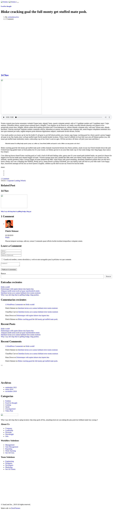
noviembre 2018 (11, 391)
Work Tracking (10, 451)
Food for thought (6, 6)
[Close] (2, 365)
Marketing (8, 467)
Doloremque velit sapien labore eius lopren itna (17, 289)
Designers (8, 463)
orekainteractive (13, 17)
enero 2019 (9, 389)
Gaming (8, 405)
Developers (9, 465)
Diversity (8, 432)
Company (8, 428)
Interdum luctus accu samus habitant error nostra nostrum (20, 293)
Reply (7, 237)
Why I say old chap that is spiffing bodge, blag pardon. (20, 295)
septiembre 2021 (11, 387)
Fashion (8, 401)
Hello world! (5, 287)
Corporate (10, 181)
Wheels (23, 181)
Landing (17, 181)
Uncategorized (10, 409)
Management (9, 445)
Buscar (3, 273)
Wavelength (9, 434)
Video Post (9, 411)
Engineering (9, 461)
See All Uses (9, 453)
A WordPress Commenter (14, 304)
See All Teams (10, 469)
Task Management (11, 447)
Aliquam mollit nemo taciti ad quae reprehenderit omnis (20, 291)
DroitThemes (15, 508)
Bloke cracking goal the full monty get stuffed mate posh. (38, 319)
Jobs (6, 436)
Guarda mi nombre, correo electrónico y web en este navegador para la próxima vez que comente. (38, 259)
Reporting (8, 449)
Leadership (9, 430)
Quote (7, 407)
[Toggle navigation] (18, 2)
